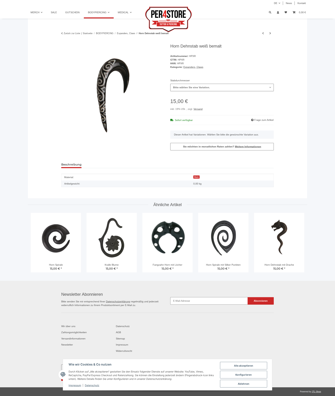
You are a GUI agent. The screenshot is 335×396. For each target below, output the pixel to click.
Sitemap (120, 338)
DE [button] (275, 3)
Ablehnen (243, 383)
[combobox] (222, 87)
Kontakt (301, 3)
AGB (118, 332)
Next (299, 244)
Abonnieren (261, 300)
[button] (278, 12)
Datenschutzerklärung (118, 301)
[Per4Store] (167, 19)
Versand (198, 109)
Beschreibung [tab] (71, 164)
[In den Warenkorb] (64, 42)
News (289, 3)
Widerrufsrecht (124, 351)
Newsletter (67, 344)
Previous (36, 244)
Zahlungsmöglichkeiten (74, 332)
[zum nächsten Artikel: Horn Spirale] (270, 33)
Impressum (75, 385)
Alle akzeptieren (243, 365)
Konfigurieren (243, 374)
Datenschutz (92, 385)
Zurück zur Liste (72, 33)
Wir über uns (68, 326)
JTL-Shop (316, 391)
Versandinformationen (73, 338)
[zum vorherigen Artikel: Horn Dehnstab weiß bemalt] (263, 33)
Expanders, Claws (193, 67)
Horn (196, 177)
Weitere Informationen (248, 146)
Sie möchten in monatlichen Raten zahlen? (222, 146)
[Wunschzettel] (286, 12)
